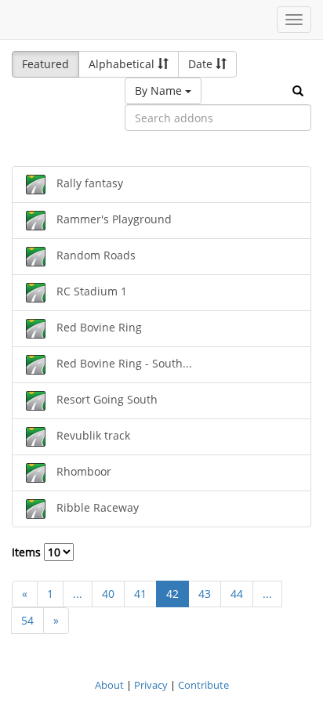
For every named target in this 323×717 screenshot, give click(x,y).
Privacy (151, 685)
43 (204, 593)
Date (202, 63)
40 (108, 593)
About (109, 685)
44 (236, 593)
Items (28, 552)
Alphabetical (123, 63)
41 (140, 593)
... (77, 593)
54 (27, 620)
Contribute (203, 685)
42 (172, 593)
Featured (45, 63)
